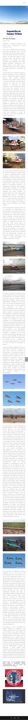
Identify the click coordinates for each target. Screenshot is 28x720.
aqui (9, 662)
